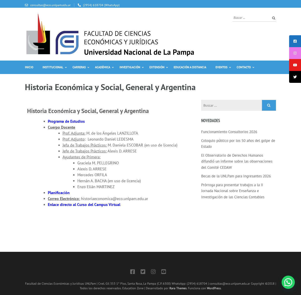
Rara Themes (178, 288)
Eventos (221, 67)
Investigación (129, 67)
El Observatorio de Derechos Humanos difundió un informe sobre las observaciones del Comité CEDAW (236, 161)
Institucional (53, 67)
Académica (102, 67)
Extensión (156, 67)
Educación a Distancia (190, 67)
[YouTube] (163, 272)
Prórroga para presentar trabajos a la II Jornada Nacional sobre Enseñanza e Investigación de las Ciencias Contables (232, 190)
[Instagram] (153, 272)
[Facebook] (132, 272)
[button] (288, 282)
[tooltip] (295, 41)
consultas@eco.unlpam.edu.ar (50, 5)
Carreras (79, 67)
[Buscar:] (250, 17)
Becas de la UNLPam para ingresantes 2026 (236, 176)
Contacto (244, 67)
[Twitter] (143, 272)
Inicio (29, 67)
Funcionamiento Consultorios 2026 (229, 131)
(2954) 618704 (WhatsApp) (101, 5)
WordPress (214, 288)
